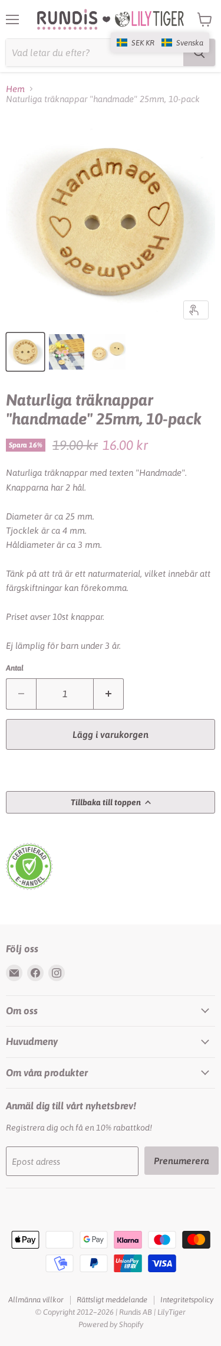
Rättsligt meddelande (112, 1299)
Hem (15, 89)
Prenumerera (181, 1160)
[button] (160, 42)
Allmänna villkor (36, 1299)
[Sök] (199, 52)
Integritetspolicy (186, 1299)
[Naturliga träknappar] (25, 352)
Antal (15, 668)
